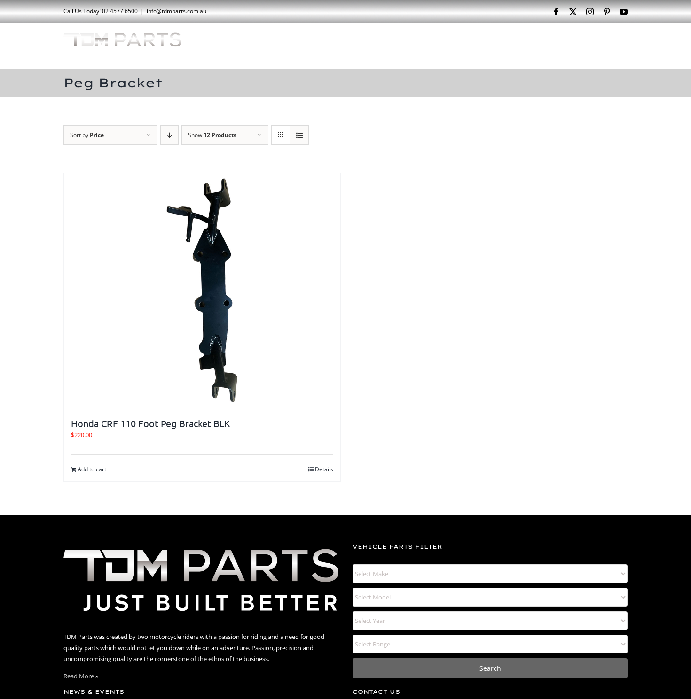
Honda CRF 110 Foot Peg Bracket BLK (150, 423)
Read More (78, 676)
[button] (613, 45)
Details (324, 469)
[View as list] (299, 135)
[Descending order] (169, 135)
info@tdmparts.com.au (176, 11)
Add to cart (92, 469)
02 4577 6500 (120, 11)
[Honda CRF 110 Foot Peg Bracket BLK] (202, 290)
